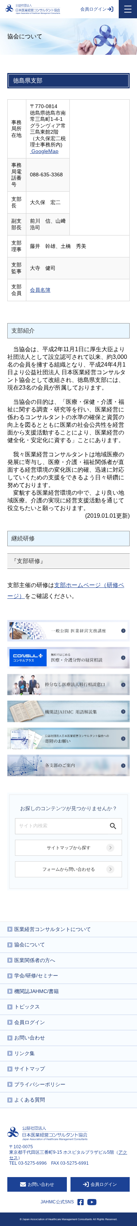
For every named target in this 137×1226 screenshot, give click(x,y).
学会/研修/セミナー (36, 975)
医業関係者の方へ (34, 960)
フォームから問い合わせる (68, 869)
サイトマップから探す (69, 847)
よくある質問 (29, 1100)
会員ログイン (93, 9)
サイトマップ (29, 1069)
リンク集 (24, 1053)
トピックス (27, 1006)
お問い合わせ (29, 1038)
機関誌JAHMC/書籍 (36, 991)
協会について (29, 944)
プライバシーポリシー (39, 1084)
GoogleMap (44, 151)
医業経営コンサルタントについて (52, 929)
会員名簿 (40, 290)
